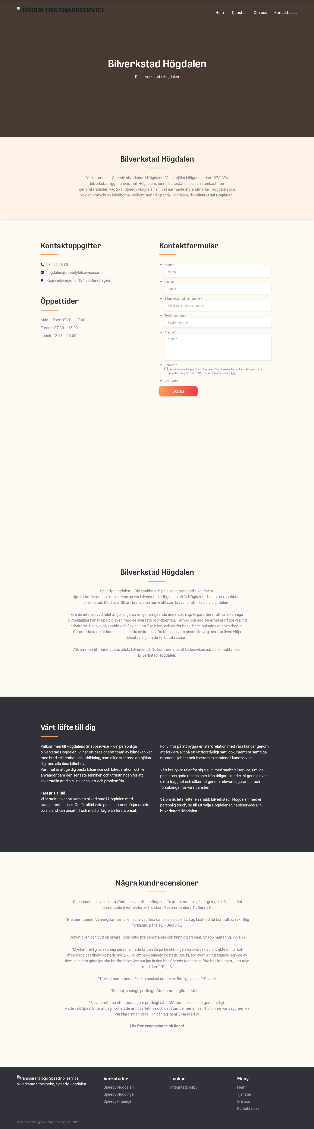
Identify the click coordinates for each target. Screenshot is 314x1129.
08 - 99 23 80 (57, 264)
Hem (220, 12)
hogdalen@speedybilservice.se (72, 272)
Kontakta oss (285, 12)
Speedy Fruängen (119, 1101)
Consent (170, 365)
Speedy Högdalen (119, 1087)
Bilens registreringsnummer (183, 298)
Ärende (169, 332)
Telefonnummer (175, 315)
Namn (169, 265)
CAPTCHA (171, 381)
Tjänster (239, 12)
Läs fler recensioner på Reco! (157, 1026)
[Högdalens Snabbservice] (61, 12)
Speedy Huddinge (119, 1094)
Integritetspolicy (184, 1087)
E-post (169, 282)
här (233, 373)
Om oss (260, 12)
